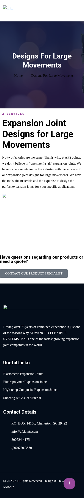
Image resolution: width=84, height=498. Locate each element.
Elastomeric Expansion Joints (23, 374)
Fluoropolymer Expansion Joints (25, 382)
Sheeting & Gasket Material (22, 398)
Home (18, 75)
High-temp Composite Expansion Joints (30, 390)
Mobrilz (8, 487)
